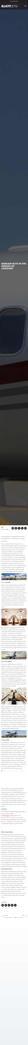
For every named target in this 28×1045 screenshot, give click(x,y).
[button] (25, 6)
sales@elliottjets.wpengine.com (9, 815)
